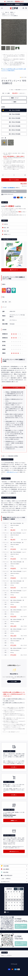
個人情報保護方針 (11, 187)
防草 (10, 301)
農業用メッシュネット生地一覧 (8, 14)
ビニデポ (15, 963)
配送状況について (19, 1)
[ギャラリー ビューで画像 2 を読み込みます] (8, 48)
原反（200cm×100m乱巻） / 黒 (17, 600)
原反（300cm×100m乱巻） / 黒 (17, 619)
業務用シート (12, 12)
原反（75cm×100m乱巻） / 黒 (16, 542)
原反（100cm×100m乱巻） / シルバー (18, 571)
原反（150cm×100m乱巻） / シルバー (18, 590)
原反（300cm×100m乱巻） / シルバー (18, 629)
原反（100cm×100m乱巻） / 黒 (17, 561)
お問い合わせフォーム (12, 472)
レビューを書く (14, 681)
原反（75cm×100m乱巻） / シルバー (18, 552)
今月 (19, 889)
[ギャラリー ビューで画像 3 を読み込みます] (13, 48)
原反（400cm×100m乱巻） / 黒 (17, 638)
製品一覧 (7, 12)
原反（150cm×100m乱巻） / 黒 (17, 581)
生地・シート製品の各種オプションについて (19, 89)
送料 (2, 194)
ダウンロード (14, 269)
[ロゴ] (14, 8)
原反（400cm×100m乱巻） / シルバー (18, 648)
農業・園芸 (4, 301)
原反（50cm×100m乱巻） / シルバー (18, 533)
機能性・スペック (14, 97)
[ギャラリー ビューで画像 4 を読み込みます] (17, 48)
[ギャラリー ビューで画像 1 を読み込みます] (3, 48)
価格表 (14, 101)
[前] (15, 889)
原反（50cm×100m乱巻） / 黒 (16, 523)
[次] (21, 889)
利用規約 (5, 187)
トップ (2, 12)
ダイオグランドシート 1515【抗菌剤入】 (10, 15)
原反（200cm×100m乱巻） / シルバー (18, 609)
